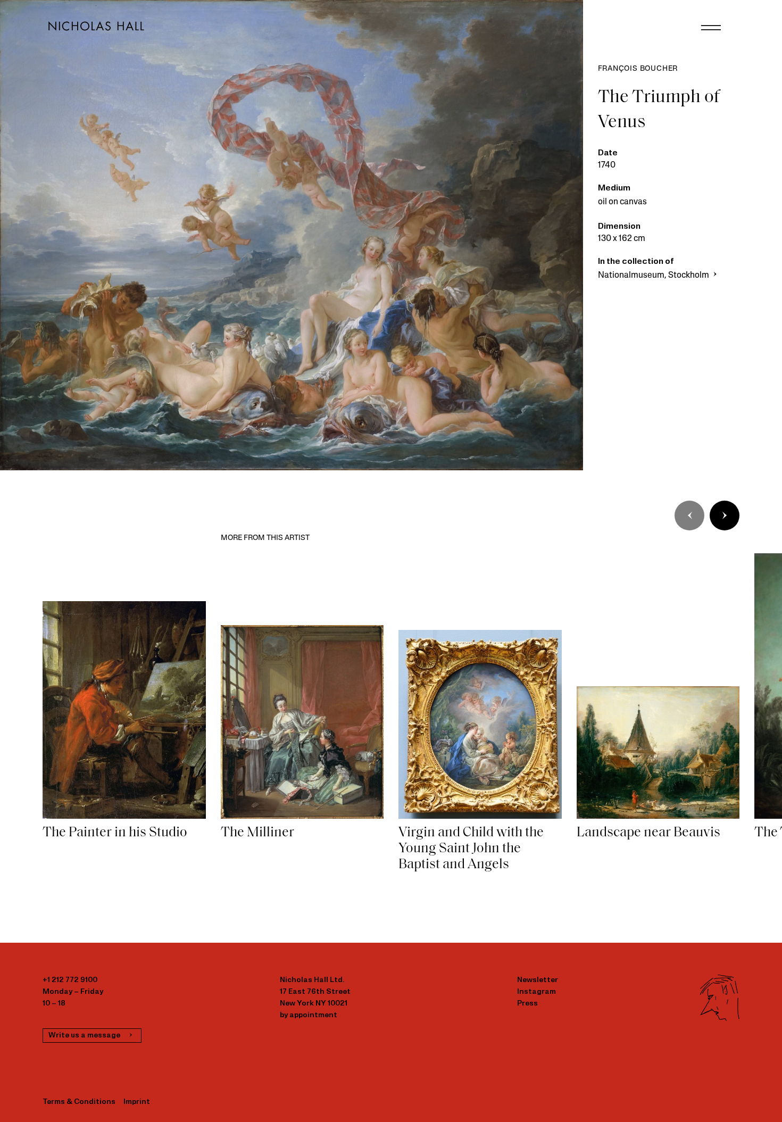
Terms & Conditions (79, 1102)
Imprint (136, 1102)
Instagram (536, 992)
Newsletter (537, 980)
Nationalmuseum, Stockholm (654, 275)
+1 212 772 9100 (70, 980)
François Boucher (638, 69)
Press (527, 1004)
